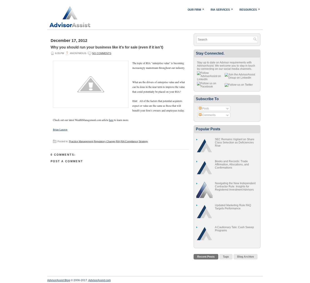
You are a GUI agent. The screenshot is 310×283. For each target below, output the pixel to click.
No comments (101, 53)
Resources (249, 9)
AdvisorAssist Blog (58, 280)
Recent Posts (206, 256)
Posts (205, 108)
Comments (209, 115)
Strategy (143, 141)
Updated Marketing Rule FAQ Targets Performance (233, 207)
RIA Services (222, 9)
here (111, 120)
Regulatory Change (104, 141)
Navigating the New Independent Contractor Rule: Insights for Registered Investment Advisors (235, 186)
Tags (226, 256)
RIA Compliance (129, 141)
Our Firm (196, 9)
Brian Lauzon (60, 129)
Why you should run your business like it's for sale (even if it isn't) (107, 47)
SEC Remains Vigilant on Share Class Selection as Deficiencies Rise (234, 142)
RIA (118, 141)
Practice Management (81, 141)
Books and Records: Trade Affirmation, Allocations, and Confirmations (232, 164)
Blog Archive (245, 256)
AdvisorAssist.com (99, 280)
